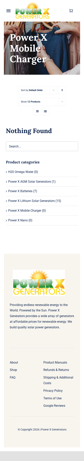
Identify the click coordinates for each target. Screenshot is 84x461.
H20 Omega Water (20, 172)
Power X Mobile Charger (24, 210)
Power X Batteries (20, 191)
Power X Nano (18, 220)
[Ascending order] (62, 90)
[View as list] (45, 111)
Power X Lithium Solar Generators (31, 201)
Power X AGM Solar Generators (29, 181)
